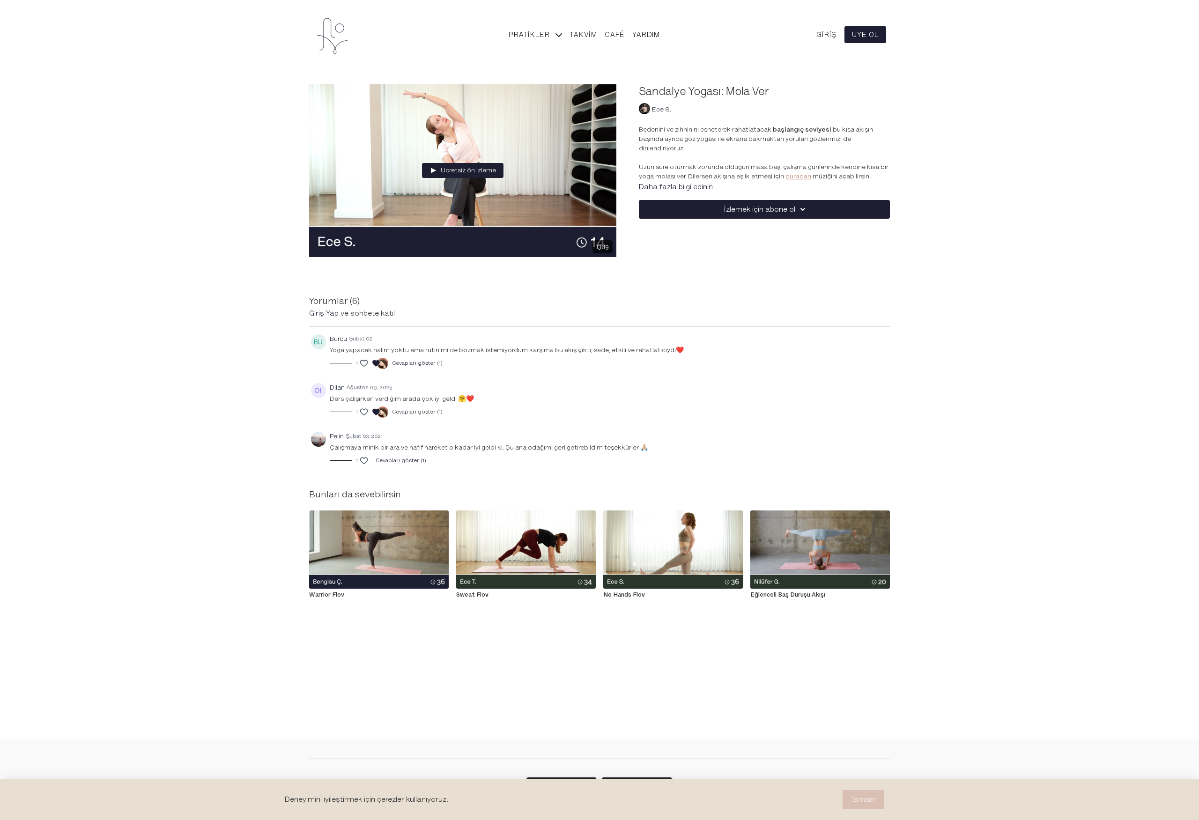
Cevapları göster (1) (417, 363)
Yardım (646, 34)
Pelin (337, 436)
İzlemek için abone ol (759, 209)
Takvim (583, 34)
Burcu (338, 339)
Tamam (863, 799)
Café (615, 34)
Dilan (337, 388)
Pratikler (530, 34)
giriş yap (324, 313)
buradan (798, 176)
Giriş (826, 34)
